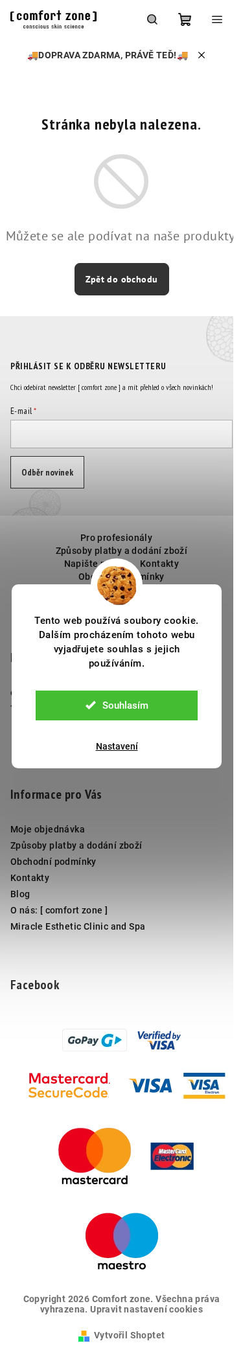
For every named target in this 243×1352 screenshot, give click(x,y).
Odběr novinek (47, 472)
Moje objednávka (47, 829)
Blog (20, 894)
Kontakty (159, 563)
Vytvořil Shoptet (129, 1335)
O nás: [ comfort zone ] (59, 910)
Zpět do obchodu (122, 279)
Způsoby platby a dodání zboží (122, 550)
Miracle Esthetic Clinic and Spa (77, 926)
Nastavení (117, 746)
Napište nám (91, 563)
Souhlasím (125, 705)
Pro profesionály (116, 538)
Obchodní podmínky (53, 861)
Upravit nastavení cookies (146, 1309)
